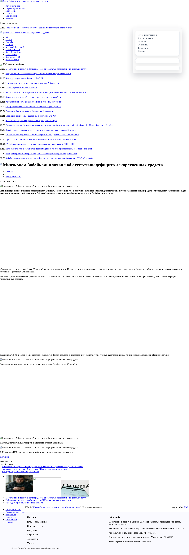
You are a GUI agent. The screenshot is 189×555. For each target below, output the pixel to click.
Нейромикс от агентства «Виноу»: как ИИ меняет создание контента (38, 28)
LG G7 (9, 39)
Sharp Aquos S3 (13, 57)
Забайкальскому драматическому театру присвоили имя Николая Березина (41, 130)
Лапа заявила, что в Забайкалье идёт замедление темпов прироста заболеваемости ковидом (49, 149)
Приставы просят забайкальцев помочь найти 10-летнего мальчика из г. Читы (42, 139)
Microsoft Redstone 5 (15, 47)
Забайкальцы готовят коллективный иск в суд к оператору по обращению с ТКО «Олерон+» (49, 158)
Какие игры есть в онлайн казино (21, 87)
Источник (4, 457)
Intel (7, 37)
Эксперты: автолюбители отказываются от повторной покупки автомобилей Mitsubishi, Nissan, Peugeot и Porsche (59, 125)
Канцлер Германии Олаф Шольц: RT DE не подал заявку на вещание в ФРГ (41, 153)
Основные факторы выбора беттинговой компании (30, 111)
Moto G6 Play (12, 54)
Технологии (11, 16)
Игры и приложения (15, 8)
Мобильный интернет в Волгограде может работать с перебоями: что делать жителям (46, 69)
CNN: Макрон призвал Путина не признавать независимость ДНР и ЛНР (40, 144)
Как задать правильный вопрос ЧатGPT (24, 78)
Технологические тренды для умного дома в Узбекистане (33, 83)
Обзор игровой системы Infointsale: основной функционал (33, 106)
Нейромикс (11, 11)
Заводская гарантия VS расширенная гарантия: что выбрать (34, 97)
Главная (9, 171)
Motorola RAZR (13, 49)
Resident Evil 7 (12, 59)
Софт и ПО (11, 13)
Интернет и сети (13, 6)
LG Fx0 (9, 44)
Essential (9, 42)
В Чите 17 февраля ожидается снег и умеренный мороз (31, 120)
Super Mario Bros (13, 52)
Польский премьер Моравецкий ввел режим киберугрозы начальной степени (42, 134)
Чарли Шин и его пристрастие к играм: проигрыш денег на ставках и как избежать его (47, 92)
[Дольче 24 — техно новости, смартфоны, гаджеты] (25, 1)
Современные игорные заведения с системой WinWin (31, 116)
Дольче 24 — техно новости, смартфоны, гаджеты (56, 507)
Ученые (9, 18)
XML (186, 507)
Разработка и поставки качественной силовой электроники (34, 102)
